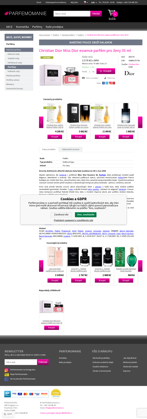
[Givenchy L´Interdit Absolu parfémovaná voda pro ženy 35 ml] (56, 257)
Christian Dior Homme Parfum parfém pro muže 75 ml (127, 126)
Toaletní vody (13, 58)
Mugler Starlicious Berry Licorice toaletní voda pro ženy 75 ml (127, 270)
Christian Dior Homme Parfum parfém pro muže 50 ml (56, 126)
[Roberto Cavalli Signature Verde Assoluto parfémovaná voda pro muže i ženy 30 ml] (103, 257)
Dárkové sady (14, 54)
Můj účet (74, 2)
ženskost (62, 175)
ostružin (98, 187)
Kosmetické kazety (14, 88)
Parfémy (37, 26)
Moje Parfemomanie (19, 374)
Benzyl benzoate (45, 236)
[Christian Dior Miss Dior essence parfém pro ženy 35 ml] (59, 94)
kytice (90, 189)
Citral (118, 233)
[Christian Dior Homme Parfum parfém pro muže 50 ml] (56, 113)
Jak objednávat (129, 358)
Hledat (96, 13)
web (130, 67)
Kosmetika (22, 26)
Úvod (39, 2)
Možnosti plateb (130, 362)
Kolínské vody (14, 71)
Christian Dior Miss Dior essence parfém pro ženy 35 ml (51, 322)
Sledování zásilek (130, 366)
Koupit (56, 136)
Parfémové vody (15, 62)
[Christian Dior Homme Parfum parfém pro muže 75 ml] (127, 113)
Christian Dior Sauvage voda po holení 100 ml (103, 126)
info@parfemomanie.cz (54, 408)
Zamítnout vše (61, 214)
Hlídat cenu (111, 78)
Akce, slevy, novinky (19, 37)
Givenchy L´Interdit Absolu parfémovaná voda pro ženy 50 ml (80, 270)
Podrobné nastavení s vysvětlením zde (73, 220)
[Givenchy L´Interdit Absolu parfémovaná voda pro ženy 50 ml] (79, 257)
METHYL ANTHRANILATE (91, 233)
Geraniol (106, 231)
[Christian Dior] (131, 73)
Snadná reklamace (100, 366)
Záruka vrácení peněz (102, 371)
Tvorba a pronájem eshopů (50, 413)
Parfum (102, 175)
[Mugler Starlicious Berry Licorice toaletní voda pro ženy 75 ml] (127, 257)
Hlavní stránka (44, 35)
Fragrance (66, 231)
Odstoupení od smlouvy (56, 2)
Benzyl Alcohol (127, 233)
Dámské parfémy (13, 49)
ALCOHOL (49, 231)
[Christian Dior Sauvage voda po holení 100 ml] (103, 113)
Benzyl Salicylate (126, 231)
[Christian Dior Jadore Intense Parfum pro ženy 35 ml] (79, 113)
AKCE (9, 26)
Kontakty (63, 358)
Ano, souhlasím (85, 214)
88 (114, 231)
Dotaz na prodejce (92, 78)
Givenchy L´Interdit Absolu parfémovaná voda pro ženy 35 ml (56, 270)
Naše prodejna (54, 26)
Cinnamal (111, 233)
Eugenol (67, 236)
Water (80, 231)
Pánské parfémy (13, 75)
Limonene (97, 231)
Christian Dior (133, 64)
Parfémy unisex (12, 80)
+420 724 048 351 (130, 2)
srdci (71, 189)
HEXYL (69, 233)
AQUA (74, 231)
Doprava (126, 371)
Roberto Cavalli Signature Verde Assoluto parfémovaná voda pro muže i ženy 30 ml (103, 270)
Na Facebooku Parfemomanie (23, 378)
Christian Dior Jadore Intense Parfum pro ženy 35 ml (79, 126)
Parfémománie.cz (25, 13)
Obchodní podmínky (101, 358)
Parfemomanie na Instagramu (22, 369)
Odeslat (42, 362)
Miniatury (10, 84)
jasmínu (96, 189)
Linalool (88, 231)
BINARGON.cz (67, 413)
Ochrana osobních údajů (103, 362)
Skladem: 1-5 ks (88, 67)
